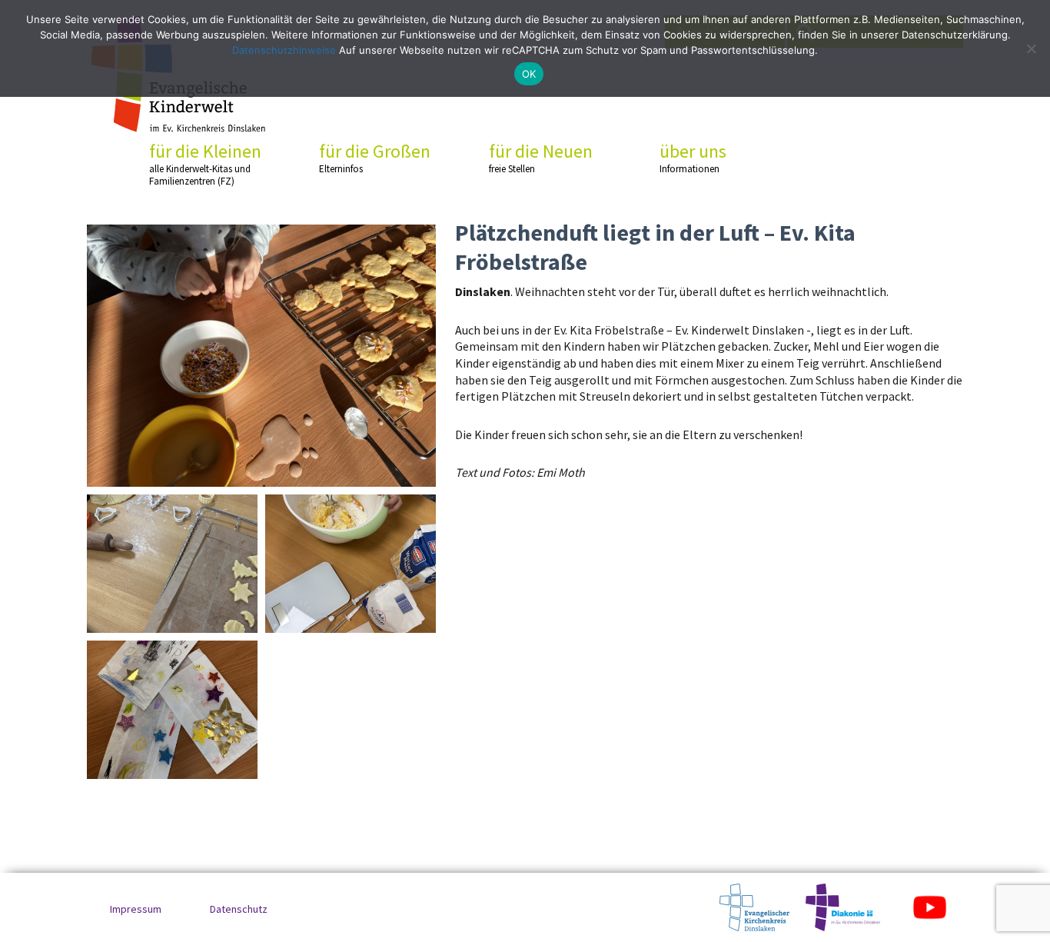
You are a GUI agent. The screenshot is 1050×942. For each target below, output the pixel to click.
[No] (1030, 48)
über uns (693, 157)
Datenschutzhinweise (284, 50)
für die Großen (374, 157)
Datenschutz (238, 909)
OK (529, 74)
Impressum (135, 909)
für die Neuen (541, 157)
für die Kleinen (205, 164)
